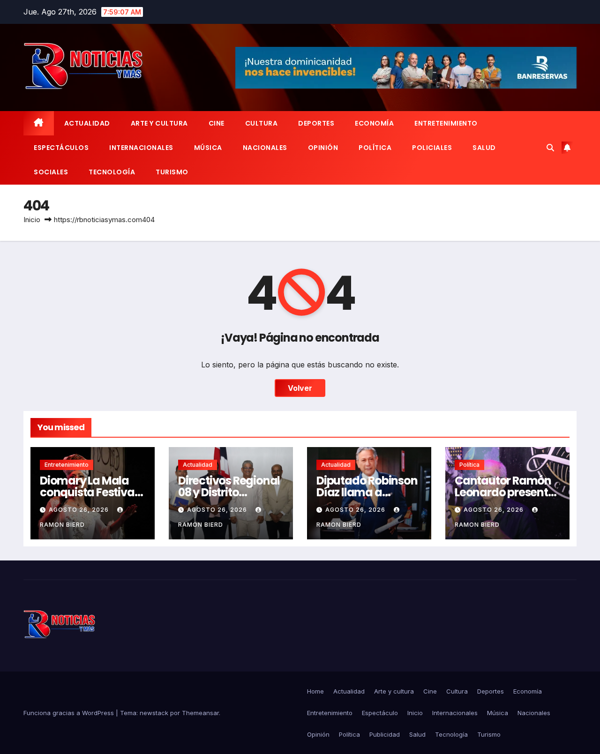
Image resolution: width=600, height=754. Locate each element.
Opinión (323, 147)
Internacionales (141, 147)
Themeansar (200, 713)
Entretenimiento (446, 123)
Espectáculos (61, 147)
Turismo (172, 172)
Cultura (261, 123)
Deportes (316, 123)
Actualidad (87, 123)
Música (208, 147)
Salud (484, 147)
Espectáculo (380, 713)
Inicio (31, 219)
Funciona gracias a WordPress (69, 713)
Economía (374, 123)
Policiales (432, 147)
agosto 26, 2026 (80, 509)
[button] (550, 147)
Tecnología (112, 172)
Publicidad (384, 734)
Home (315, 691)
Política (375, 147)
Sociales (51, 172)
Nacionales (265, 147)
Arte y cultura (159, 123)
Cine (217, 123)
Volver (300, 388)
